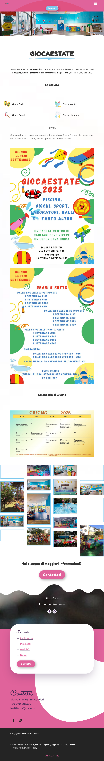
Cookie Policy (31, 748)
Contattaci (52, 575)
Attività (25, 649)
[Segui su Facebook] (49, 611)
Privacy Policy (18, 748)
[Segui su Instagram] (55, 611)
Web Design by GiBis (52, 756)
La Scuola (26, 638)
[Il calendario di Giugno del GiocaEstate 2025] (52, 456)
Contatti (52, 8)
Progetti (25, 643)
